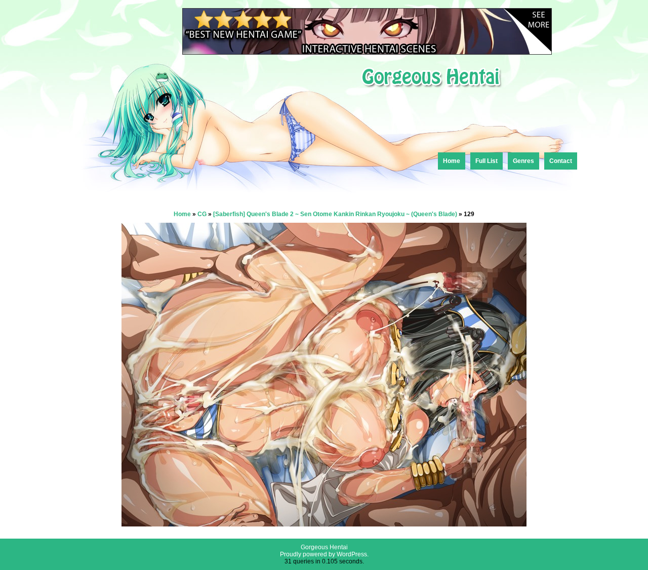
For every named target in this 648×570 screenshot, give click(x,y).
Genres (523, 161)
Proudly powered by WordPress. (324, 554)
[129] (324, 523)
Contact (560, 161)
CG (202, 214)
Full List (486, 161)
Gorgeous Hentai (324, 547)
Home (451, 161)
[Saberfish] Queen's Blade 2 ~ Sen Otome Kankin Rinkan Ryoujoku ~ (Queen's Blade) (335, 214)
